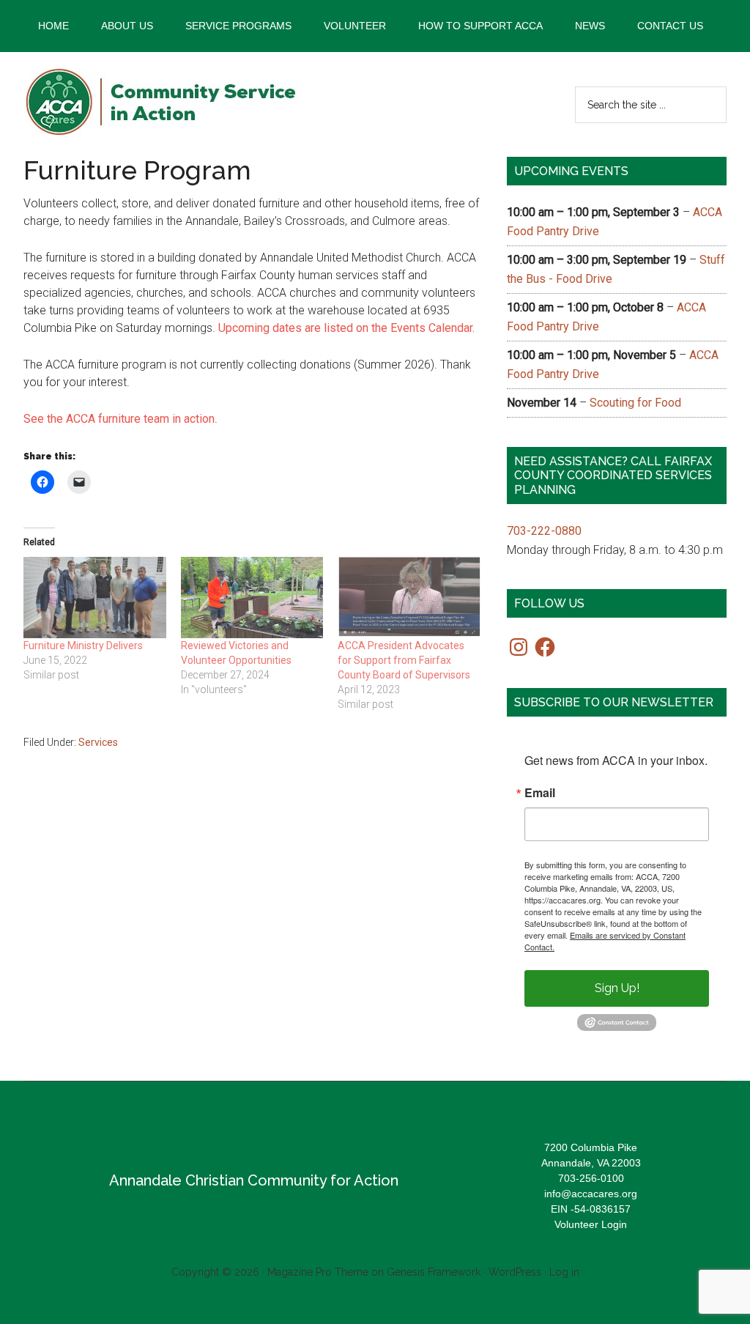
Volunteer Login (590, 1224)
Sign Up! (617, 988)
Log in (564, 1272)
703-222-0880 (544, 531)
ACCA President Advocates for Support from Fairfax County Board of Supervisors (404, 660)
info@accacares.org (590, 1193)
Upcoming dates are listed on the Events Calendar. (346, 328)
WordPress (515, 1272)
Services (98, 742)
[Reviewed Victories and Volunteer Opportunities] (252, 597)
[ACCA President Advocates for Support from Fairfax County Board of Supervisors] (409, 597)
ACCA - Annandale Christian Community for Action (162, 102)
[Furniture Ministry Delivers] (94, 597)
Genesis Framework (433, 1272)
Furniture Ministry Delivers (83, 645)
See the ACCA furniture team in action (119, 419)
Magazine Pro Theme (317, 1272)
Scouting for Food (635, 403)
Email (539, 793)
